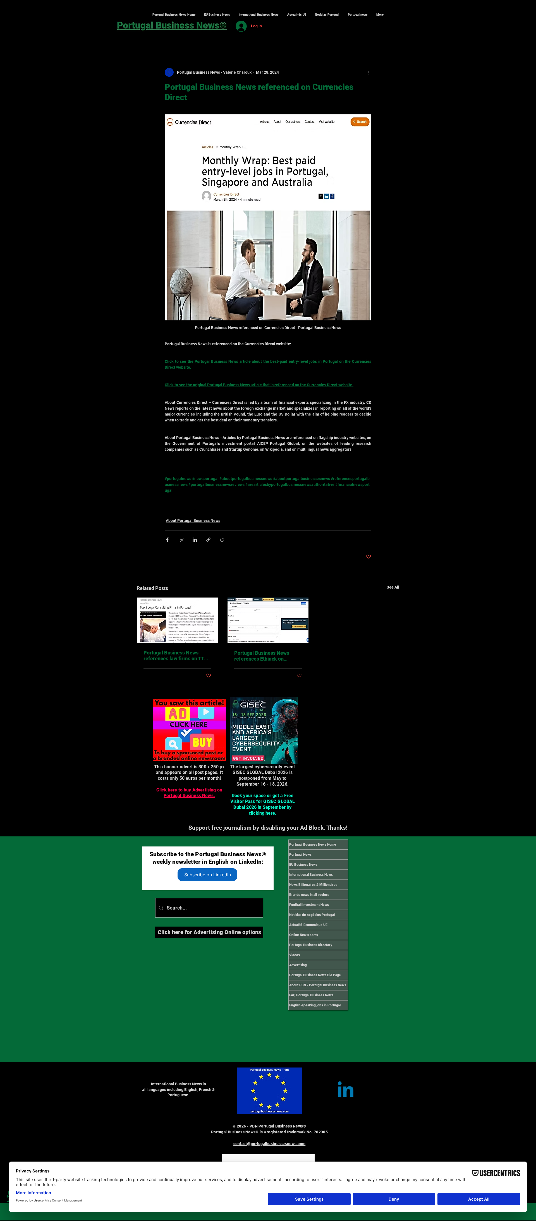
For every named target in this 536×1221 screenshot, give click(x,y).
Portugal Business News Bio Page (315, 975)
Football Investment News (309, 905)
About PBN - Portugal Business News (317, 985)
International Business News (311, 875)
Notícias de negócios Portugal (312, 915)
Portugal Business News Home (312, 844)
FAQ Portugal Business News (311, 995)
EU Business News (303, 865)
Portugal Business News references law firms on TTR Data (175, 655)
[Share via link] (208, 539)
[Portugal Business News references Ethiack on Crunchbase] (268, 620)
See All (393, 587)
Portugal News (300, 855)
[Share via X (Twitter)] (181, 539)
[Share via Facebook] (167, 539)
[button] (258, 15)
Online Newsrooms (303, 935)
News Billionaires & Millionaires (313, 885)
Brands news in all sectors (309, 895)
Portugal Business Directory (310, 945)
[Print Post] (222, 539)
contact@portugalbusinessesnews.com (269, 1143)
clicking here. (262, 813)
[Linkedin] (345, 1091)
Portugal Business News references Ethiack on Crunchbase (261, 656)
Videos (294, 955)
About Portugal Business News (193, 520)
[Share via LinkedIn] (194, 539)
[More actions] (368, 72)
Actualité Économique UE (308, 925)
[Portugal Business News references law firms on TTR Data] (177, 620)
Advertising (298, 965)
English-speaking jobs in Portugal (315, 1005)
